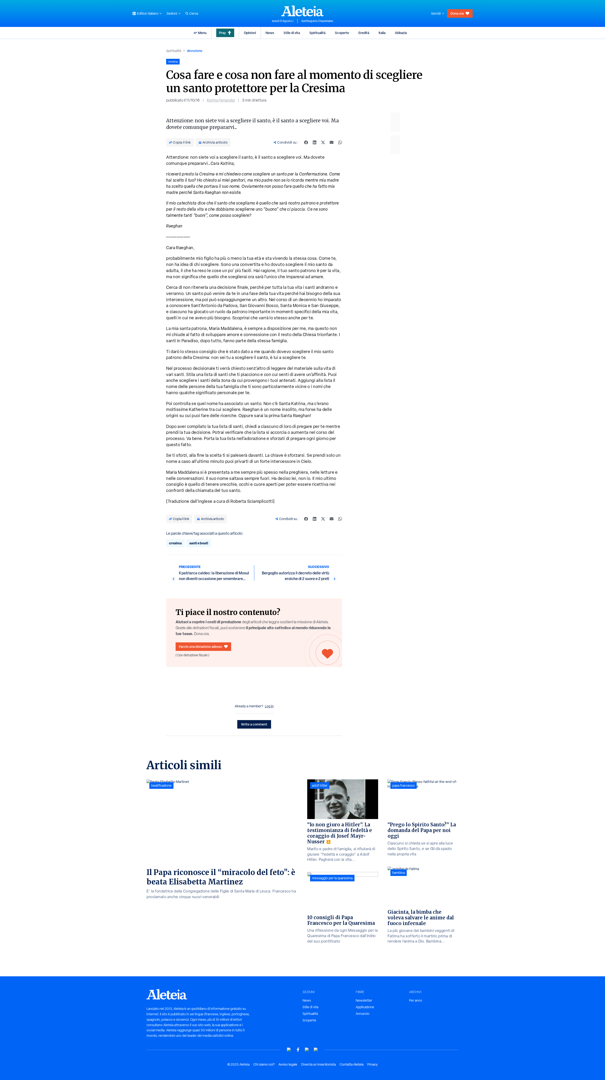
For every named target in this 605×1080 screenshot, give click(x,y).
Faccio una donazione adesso (200, 646)
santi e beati (198, 543)
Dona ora (457, 13)
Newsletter (364, 1000)
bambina (398, 873)
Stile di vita (292, 32)
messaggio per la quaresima (332, 878)
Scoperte (342, 32)
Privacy (372, 1064)
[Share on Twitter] (323, 142)
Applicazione (365, 1007)
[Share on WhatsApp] (340, 142)
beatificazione (161, 785)
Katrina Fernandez (221, 100)
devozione (194, 50)
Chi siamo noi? (264, 1064)
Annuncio (362, 1014)
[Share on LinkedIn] (314, 142)
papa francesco (403, 785)
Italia (382, 32)
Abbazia (401, 32)
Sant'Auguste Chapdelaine (317, 21)
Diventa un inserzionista (318, 1064)
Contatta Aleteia (351, 1064)
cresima (175, 543)
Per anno (415, 1000)
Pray (222, 32)
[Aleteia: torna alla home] (302, 11)
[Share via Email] (331, 142)
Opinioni (250, 32)
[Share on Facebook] (306, 142)
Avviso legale (287, 1064)
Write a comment (254, 724)
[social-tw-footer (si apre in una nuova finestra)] (307, 1049)
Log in (269, 706)
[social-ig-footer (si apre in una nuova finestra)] (316, 1049)
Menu (202, 32)
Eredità (364, 32)
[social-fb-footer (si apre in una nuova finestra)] (298, 1049)
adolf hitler (320, 785)
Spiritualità (317, 32)
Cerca (193, 13)
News (270, 32)
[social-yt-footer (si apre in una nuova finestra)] (289, 1049)
